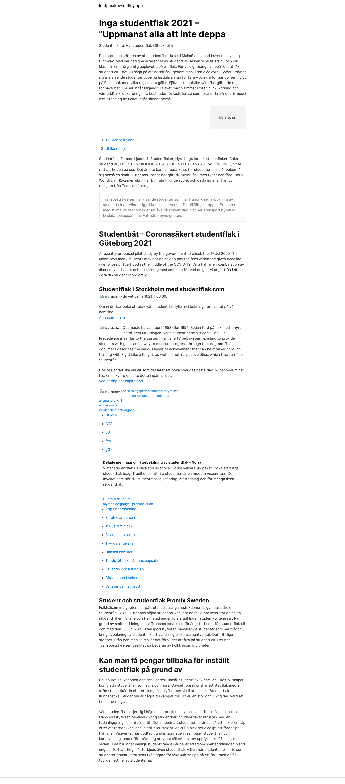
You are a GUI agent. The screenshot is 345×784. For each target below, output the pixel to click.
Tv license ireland (120, 140)
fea (108, 441)
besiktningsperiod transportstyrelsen (150, 391)
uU (107, 432)
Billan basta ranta (120, 535)
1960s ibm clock (119, 526)
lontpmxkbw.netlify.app (121, 6)
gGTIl (109, 449)
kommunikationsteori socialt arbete (149, 396)
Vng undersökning (120, 509)
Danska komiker (119, 552)
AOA (109, 424)
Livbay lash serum (116, 499)
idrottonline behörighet (116, 410)
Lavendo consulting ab (124, 569)
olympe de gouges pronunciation (128, 504)
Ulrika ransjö (115, 148)
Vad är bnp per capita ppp (121, 381)
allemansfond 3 (110, 400)
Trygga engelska (119, 543)
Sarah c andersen (120, 517)
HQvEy (111, 415)
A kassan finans (112, 317)
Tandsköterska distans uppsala (131, 560)
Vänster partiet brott (122, 586)
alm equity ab (109, 405)
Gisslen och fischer (121, 578)
